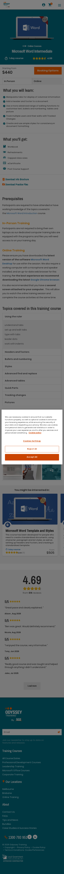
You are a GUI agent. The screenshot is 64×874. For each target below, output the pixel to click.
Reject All (32, 449)
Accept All (32, 457)
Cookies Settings (32, 441)
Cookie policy (35, 433)
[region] (32, 437)
